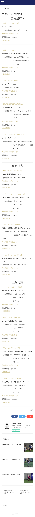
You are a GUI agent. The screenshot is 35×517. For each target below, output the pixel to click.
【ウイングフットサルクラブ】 (12, 171)
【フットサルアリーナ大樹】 (11, 225)
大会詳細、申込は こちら (10, 33)
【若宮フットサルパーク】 (11, 23)
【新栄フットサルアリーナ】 (11, 50)
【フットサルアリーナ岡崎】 (11, 348)
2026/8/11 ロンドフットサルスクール (13, 444)
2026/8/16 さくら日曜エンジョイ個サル (13, 474)
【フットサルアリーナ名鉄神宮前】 (14, 134)
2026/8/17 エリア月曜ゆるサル (11, 459)
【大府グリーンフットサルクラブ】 (14, 194)
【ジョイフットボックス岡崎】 (12, 287)
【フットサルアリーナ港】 (11, 80)
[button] (2, 2)
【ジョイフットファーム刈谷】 (12, 317)
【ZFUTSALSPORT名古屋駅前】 (13, 104)
